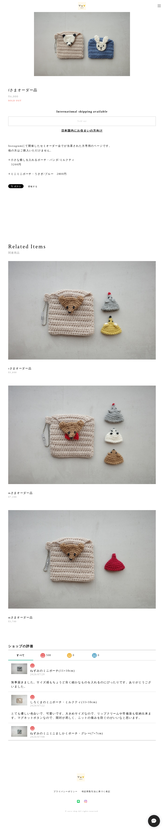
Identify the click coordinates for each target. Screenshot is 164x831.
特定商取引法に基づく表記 (96, 791)
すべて (21, 655)
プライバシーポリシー (65, 791)
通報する (33, 186)
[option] (82, 44)
